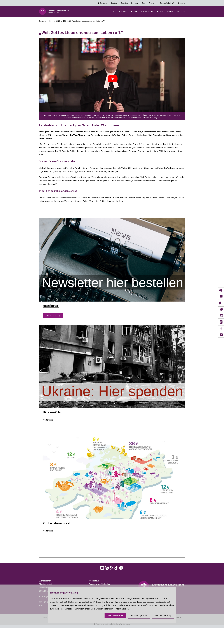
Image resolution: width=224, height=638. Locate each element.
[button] (112, 79)
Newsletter (51, 305)
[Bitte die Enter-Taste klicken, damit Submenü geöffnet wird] (117, 11)
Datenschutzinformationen (116, 608)
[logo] (54, 11)
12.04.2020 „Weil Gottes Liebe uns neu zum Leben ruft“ (84, 21)
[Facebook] (121, 567)
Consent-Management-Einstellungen (75, 605)
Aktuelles (181, 11)
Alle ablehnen (161, 615)
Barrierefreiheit (167, 3)
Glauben (123, 11)
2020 (58, 21)
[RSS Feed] (112, 567)
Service (169, 11)
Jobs (143, 3)
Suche (182, 3)
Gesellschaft (147, 11)
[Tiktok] (116, 567)
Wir (114, 11)
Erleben (134, 11)
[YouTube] (102, 567)
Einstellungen (137, 615)
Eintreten (134, 3)
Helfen (160, 11)
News (51, 21)
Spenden (124, 3)
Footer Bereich (6, 573)
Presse (151, 3)
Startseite (104, 3)
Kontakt (114, 3)
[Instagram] (107, 567)
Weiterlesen (52, 316)
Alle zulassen (113, 615)
